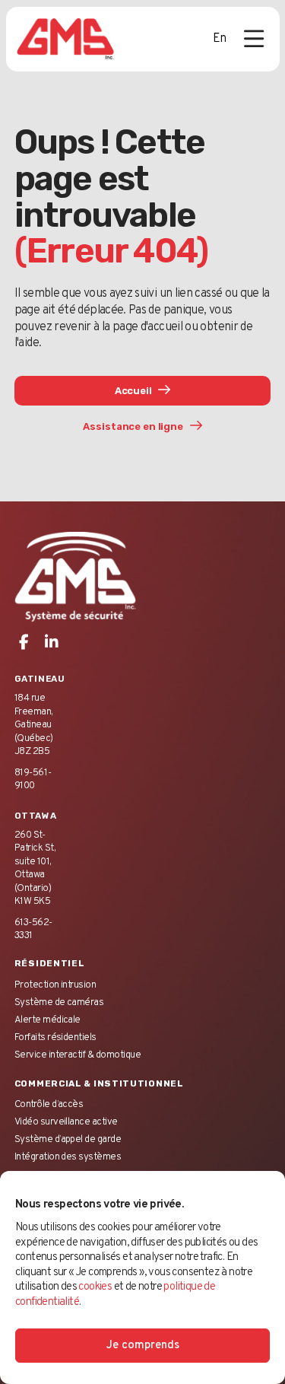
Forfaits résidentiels (55, 1037)
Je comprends (142, 1345)
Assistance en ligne (134, 426)
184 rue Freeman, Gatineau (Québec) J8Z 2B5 (33, 725)
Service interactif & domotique (77, 1054)
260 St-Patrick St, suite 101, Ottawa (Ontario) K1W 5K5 (34, 868)
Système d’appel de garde (67, 1139)
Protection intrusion (55, 984)
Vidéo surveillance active (66, 1121)
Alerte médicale (47, 1019)
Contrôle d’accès (49, 1104)
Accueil (134, 390)
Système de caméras (59, 1002)
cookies (95, 1287)
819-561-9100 (33, 779)
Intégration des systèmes (67, 1156)
